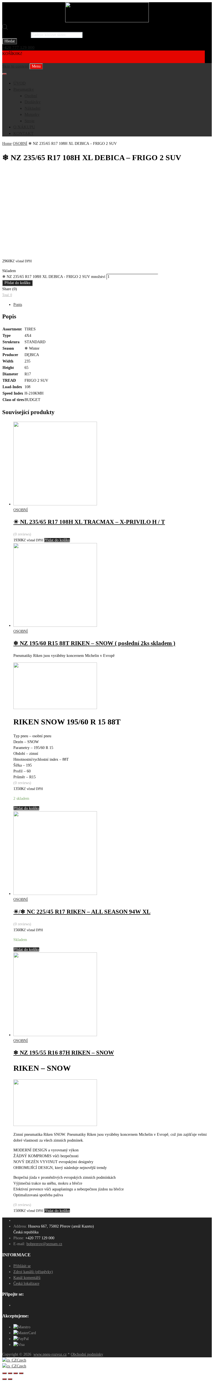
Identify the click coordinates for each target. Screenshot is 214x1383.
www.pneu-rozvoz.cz (50, 1354)
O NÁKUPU (24, 127)
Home (7, 143)
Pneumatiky (23, 89)
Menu (36, 66)
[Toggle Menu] (4, 74)
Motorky (32, 114)
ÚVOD (19, 83)
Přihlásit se (22, 1266)
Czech (21, 1360)
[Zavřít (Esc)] (4, 1373)
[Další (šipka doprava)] (10, 1379)
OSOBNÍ (20, 143)
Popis (17, 304)
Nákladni (32, 108)
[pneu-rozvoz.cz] (107, 21)
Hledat (9, 41)
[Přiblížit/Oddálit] (21, 1373)
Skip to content (15, 66)
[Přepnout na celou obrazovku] (15, 1373)
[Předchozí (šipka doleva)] (4, 1379)
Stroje (30, 121)
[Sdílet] (10, 1373)
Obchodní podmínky (87, 1354)
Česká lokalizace (26, 1283)
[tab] (112, 305)
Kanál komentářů (26, 1278)
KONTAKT (23, 133)
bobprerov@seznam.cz (44, 1244)
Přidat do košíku (17, 283)
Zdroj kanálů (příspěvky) (33, 1272)
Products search (16, 34)
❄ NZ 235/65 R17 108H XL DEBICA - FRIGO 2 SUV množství (53, 277)
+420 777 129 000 (18, 47)
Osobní (31, 95)
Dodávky (33, 102)
